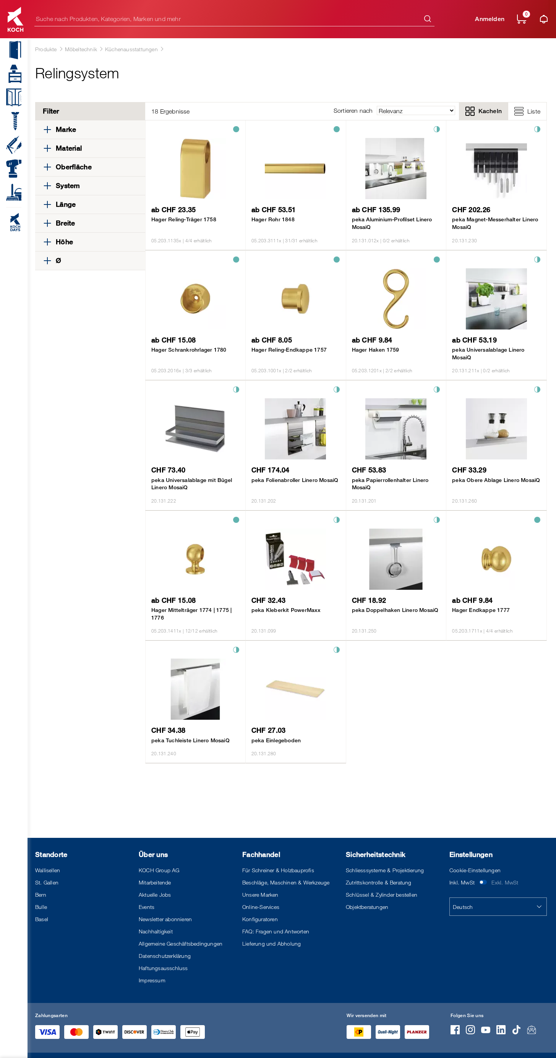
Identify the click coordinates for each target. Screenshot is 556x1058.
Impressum (152, 980)
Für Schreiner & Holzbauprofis (278, 870)
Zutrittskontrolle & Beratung (379, 882)
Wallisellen (47, 870)
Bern (40, 894)
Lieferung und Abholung (271, 943)
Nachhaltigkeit (156, 931)
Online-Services (260, 907)
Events (146, 907)
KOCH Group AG (159, 870)
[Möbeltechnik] (10, 74)
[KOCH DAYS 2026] (10, 222)
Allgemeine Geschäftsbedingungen (180, 943)
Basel (41, 919)
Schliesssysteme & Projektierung (385, 870)
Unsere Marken (260, 894)
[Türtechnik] (10, 50)
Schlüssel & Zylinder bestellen (381, 894)
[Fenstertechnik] (10, 97)
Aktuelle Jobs (155, 894)
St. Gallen (46, 882)
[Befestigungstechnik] (10, 121)
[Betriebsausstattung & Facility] (10, 192)
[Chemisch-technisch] (10, 145)
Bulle (41, 907)
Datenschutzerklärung (165, 956)
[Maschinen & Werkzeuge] (10, 168)
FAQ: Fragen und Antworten (275, 931)
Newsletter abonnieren (165, 919)
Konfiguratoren (260, 919)
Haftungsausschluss (163, 968)
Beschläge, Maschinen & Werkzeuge (285, 882)
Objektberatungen (367, 907)
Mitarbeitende (155, 882)
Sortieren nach (353, 110)
